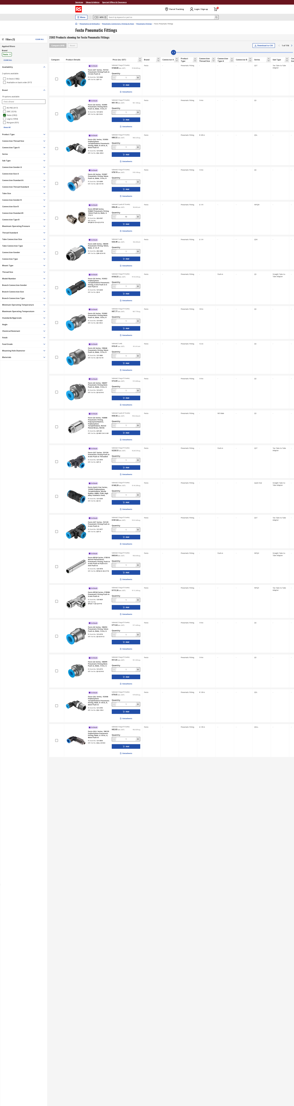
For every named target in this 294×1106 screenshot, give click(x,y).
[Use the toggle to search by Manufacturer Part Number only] (105, 17)
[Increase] (137, 78)
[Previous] (279, 45)
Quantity (116, 73)
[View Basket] (216, 9)
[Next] (291, 45)
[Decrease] (114, 78)
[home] (76, 24)
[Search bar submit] (216, 17)
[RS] (78, 9)
